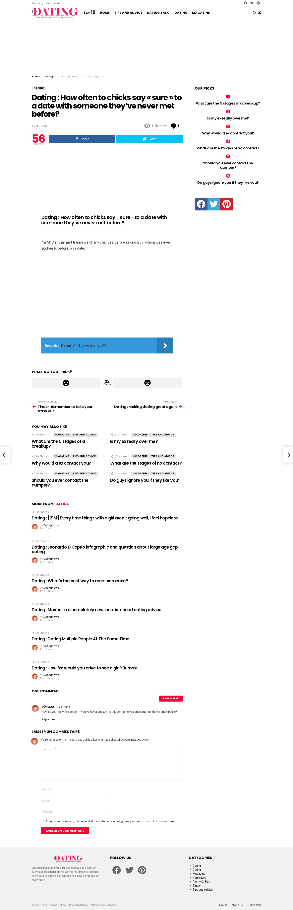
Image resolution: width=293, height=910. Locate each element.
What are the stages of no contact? (146, 463)
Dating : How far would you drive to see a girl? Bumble (85, 668)
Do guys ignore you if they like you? (145, 480)
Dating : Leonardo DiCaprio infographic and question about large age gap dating (105, 549)
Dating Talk (158, 12)
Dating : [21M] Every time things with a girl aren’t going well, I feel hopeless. (105, 518)
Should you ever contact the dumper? (60, 482)
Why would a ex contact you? (61, 463)
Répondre (48, 719)
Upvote (66, 383)
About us (237, 905)
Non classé (199, 877)
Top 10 (223, 905)
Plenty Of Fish (201, 881)
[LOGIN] (259, 13)
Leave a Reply (171, 698)
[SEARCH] (254, 13)
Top (89, 13)
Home (105, 12)
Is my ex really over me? (134, 441)
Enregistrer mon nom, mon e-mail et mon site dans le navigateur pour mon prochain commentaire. (110, 821)
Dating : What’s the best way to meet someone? (80, 581)
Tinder (197, 885)
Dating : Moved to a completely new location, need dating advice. (97, 610)
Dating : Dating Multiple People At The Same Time (80, 639)
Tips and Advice (128, 12)
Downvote (147, 383)
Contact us (53, 3)
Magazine (201, 12)
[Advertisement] (146, 46)
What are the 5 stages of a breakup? (58, 443)
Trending (37, 3)
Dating (181, 12)
